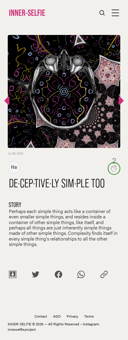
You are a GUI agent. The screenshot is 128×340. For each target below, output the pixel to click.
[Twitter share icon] (35, 275)
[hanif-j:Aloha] (120, 101)
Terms (89, 316)
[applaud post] (114, 168)
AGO (57, 316)
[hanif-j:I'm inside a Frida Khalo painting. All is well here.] (7, 101)
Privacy (72, 316)
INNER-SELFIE (27, 12)
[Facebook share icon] (58, 275)
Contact (41, 316)
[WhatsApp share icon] (81, 275)
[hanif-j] (14, 167)
